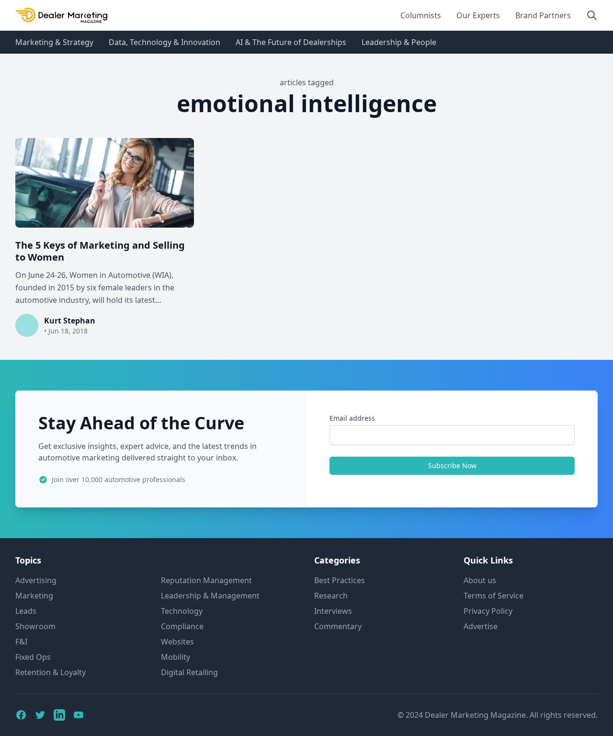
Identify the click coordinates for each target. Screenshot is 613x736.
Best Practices (339, 580)
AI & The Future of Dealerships (291, 42)
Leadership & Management (210, 595)
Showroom (35, 626)
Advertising (36, 580)
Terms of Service (493, 595)
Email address (352, 418)
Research (331, 595)
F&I (21, 641)
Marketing (34, 595)
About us (480, 580)
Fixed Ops (33, 657)
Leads (25, 611)
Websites (177, 641)
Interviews (333, 611)
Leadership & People (399, 42)
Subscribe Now (452, 465)
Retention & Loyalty (50, 672)
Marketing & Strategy (54, 42)
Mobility (175, 657)
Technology (182, 611)
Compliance (182, 626)
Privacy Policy (488, 611)
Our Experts (478, 15)
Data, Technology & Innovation (164, 42)
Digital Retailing (189, 672)
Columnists (420, 15)
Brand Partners (543, 15)
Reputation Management (206, 580)
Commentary (338, 626)
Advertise (481, 626)
